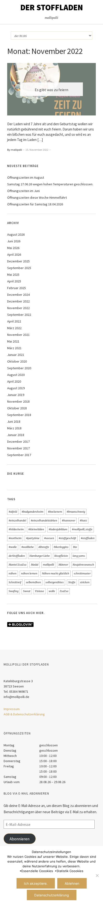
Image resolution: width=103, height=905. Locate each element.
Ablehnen (72, 883)
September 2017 (19, 455)
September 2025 (19, 268)
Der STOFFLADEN (51, 7)
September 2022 (19, 314)
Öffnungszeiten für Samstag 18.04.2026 (35, 204)
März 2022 (14, 328)
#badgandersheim (32, 511)
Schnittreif (15, 582)
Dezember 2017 (18, 441)
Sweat (26, 591)
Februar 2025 (16, 288)
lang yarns (79, 555)
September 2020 (19, 368)
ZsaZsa (64, 591)
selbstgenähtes (55, 582)
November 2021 (18, 335)
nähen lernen (29, 573)
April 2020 (14, 381)
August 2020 (16, 375)
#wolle (13, 547)
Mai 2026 (13, 248)
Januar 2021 (15, 355)
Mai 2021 (13, 341)
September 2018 (19, 415)
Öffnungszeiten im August (25, 177)
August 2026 (16, 234)
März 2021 (14, 348)
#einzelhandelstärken (44, 520)
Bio (75, 547)
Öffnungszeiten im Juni (23, 191)
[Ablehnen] (97, 875)
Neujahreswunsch (83, 564)
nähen (13, 573)
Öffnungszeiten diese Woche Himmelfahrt (37, 197)
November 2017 (18, 448)
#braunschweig (76, 511)
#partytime (33, 538)
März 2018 (14, 428)
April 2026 (14, 254)
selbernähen (33, 582)
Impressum (12, 709)
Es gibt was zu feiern (51, 89)
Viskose (39, 591)
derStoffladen (17, 555)
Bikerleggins (61, 547)
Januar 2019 (15, 395)
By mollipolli (14, 149)
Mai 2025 (13, 274)
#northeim (15, 538)
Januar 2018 (15, 435)
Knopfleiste (61, 555)
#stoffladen (88, 538)
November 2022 (18, 308)
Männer (63, 564)
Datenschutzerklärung (51, 895)
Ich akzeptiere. (35, 883)
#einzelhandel (17, 520)
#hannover (68, 520)
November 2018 (18, 401)
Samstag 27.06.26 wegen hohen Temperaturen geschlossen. (50, 184)
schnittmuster (82, 573)
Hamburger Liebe (39, 555)
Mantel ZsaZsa (17, 564)
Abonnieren (19, 839)
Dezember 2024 (18, 294)
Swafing (13, 591)
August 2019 (16, 388)
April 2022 (14, 321)
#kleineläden (36, 529)
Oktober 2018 (17, 408)
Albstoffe (43, 547)
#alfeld (13, 511)
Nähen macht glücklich (55, 573)
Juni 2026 (13, 241)
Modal (34, 564)
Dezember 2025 (18, 261)
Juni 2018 (13, 421)
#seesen (49, 538)
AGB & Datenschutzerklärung (24, 714)
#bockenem (55, 511)
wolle (52, 591)
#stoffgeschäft (67, 538)
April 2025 (14, 281)
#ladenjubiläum (58, 529)
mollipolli (48, 564)
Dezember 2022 (18, 301)
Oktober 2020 (17, 361)
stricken (85, 582)
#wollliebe (27, 547)
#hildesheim (16, 529)
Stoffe (71, 582)
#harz (83, 520)
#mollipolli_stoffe (82, 529)
